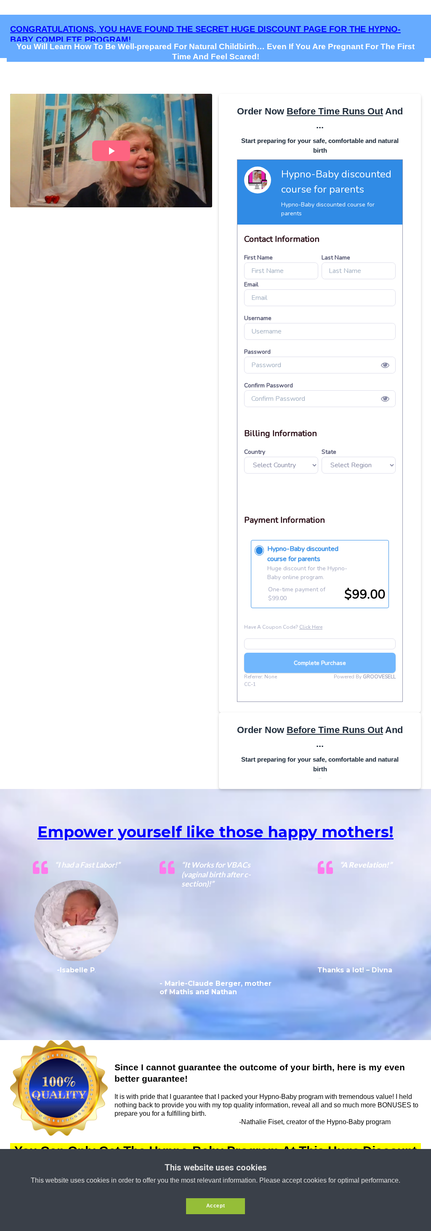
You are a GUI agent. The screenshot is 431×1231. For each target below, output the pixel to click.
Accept (215, 1206)
